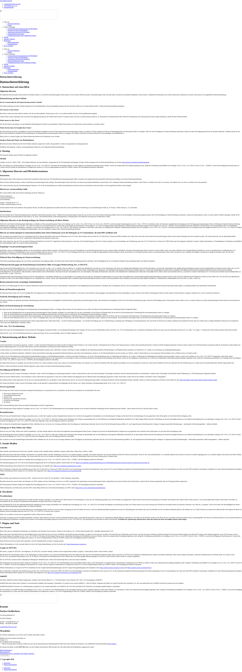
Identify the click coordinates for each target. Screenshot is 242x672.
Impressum (7, 663)
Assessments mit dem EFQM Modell (19, 32)
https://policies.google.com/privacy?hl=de (112, 568)
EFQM (6, 37)
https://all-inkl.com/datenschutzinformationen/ (135, 162)
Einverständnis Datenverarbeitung (10, 642)
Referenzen (7, 40)
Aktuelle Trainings (9, 39)
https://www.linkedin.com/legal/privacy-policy (67, 466)
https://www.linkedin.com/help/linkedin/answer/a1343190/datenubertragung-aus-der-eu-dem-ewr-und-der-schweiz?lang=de (112, 463)
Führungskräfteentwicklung (16, 34)
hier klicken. (112, 644)
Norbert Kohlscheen (14, 23)
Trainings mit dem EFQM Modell (18, 30)
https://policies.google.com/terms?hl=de (139, 568)
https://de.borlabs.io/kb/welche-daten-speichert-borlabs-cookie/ (198, 380)
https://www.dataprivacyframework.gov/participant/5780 (64, 572)
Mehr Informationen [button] (6, 650)
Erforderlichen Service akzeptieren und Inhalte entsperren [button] (17, 653)
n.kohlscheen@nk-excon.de (8, 627)
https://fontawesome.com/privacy (76, 544)
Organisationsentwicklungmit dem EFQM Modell (22, 29)
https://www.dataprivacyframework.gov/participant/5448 (64, 471)
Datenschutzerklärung (10, 664)
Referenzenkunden (13, 42)
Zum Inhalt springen (6, 1)
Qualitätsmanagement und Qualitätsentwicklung (22, 35)
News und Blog (8, 46)
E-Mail (2, 640)
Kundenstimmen (12, 44)
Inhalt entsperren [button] (5, 652)
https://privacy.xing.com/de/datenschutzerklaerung (90, 488)
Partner (10, 25)
